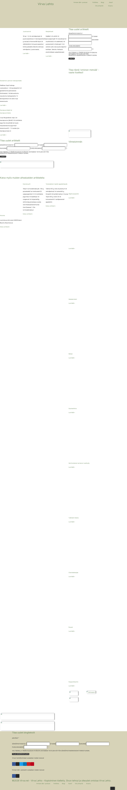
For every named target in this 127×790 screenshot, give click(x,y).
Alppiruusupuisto (74, 194)
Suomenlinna (73, 408)
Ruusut (71, 627)
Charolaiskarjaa (73, 572)
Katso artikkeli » (5, 227)
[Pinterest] (32, 764)
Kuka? (111, 2)
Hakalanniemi (73, 299)
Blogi (102, 2)
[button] (69, 64)
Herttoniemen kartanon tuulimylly (79, 463)
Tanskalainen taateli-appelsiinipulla (56, 184)
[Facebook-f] (14, 764)
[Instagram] (17, 764)
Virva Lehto (46, 4)
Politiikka (95, 2)
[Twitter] (21, 764)
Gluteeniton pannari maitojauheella (11, 80)
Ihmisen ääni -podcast (80, 2)
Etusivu (110, 6)
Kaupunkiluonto (73, 682)
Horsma (2, 215)
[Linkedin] (25, 764)
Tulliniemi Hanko (74, 518)
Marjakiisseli (49, 31)
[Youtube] (28, 764)
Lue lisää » (3, 105)
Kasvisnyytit (26, 184)
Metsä (70, 354)
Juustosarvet (27, 31)
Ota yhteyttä (99, 6)
